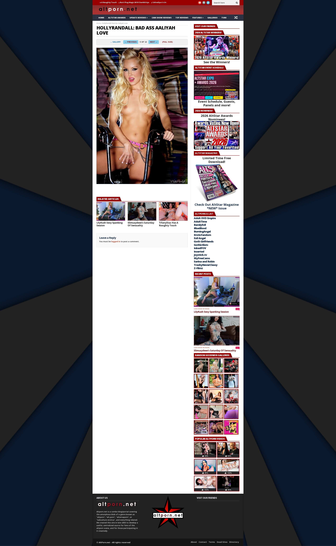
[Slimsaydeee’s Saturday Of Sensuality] (142, 211)
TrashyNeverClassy (205, 265)
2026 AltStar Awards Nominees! (217, 117)
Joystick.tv (200, 255)
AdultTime (200, 221)
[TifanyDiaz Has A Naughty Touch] (173, 211)
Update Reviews (138, 17)
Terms (212, 542)
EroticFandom (202, 235)
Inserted (199, 251)
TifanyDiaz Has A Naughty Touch (168, 224)
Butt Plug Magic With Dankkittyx (108, 2)
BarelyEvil (200, 225)
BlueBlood (200, 228)
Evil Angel (200, 238)
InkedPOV (200, 248)
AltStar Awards (117, 17)
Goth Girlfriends (203, 241)
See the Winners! (217, 62)
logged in (115, 241)
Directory (234, 542)
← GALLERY (115, 42)
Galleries (212, 17)
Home (101, 17)
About (194, 542)
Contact (203, 542)
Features (197, 17)
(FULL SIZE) (167, 42)
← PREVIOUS (131, 42)
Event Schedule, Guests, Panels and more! (216, 103)
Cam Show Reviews (162, 17)
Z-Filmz (198, 268)
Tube (224, 17)
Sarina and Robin (204, 261)
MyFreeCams (202, 258)
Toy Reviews (181, 17)
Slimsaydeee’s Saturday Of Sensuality (141, 224)
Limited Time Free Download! (217, 160)
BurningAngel (202, 231)
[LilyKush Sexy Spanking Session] (110, 211)
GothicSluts (201, 245)
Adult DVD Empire (205, 218)
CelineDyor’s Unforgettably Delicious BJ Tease (146, 2)
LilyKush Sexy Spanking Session (109, 224)
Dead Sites (222, 542)
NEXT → (153, 42)
